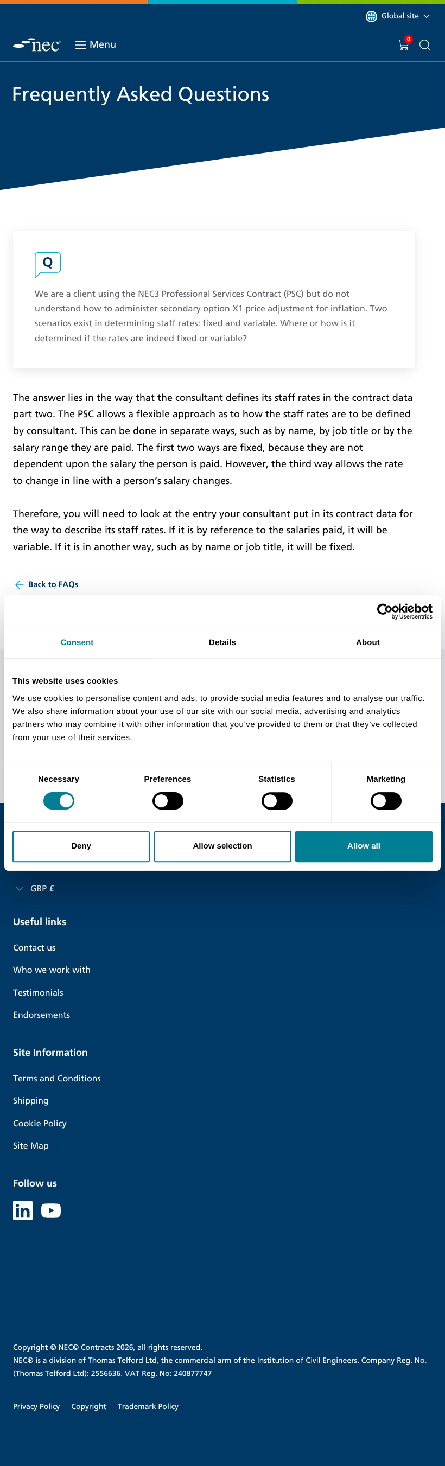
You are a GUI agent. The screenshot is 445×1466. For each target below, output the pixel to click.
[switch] (167, 801)
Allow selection (222, 846)
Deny (81, 846)
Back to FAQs (53, 585)
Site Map (31, 1146)
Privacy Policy (36, 1406)
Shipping (31, 1101)
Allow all (363, 846)
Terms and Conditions (57, 1079)
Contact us (34, 948)
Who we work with (52, 970)
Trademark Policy (148, 1406)
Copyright (88, 1406)
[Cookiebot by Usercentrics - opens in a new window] (385, 611)
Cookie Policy (40, 1124)
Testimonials (38, 993)
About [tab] (368, 642)
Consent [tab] (77, 642)
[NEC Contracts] (37, 45)
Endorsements (41, 1015)
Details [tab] (222, 642)
